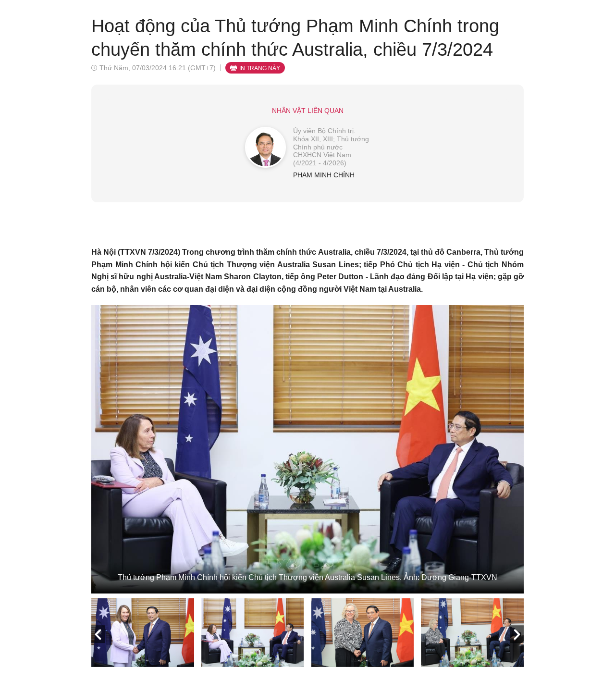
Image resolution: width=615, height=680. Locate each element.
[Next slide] (517, 634)
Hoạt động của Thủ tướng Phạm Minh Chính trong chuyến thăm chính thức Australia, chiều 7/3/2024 (295, 38)
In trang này (259, 68)
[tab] (142, 632)
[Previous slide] (98, 634)
